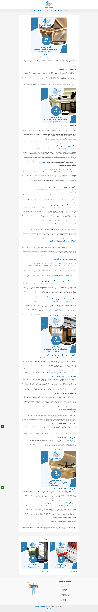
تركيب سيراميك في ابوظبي (49, 315)
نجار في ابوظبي (35, 184)
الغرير (73, 60)
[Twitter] (47, 609)
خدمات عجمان (46, 10)
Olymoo (45, 606)
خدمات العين (40, 10)
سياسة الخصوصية (39, 606)
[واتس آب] (2, 487)
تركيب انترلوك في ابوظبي (42, 162)
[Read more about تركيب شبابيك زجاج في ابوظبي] (34, 555)
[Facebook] (50, 609)
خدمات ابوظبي (65, 10)
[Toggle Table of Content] (74, 66)
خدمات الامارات (33, 10)
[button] (30, 10)
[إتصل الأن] (2, 426)
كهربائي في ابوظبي (73, 570)
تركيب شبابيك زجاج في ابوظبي (42, 570)
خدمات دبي (60, 10)
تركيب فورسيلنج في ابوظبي (64, 143)
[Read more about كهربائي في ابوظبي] (63, 555)
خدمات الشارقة (53, 10)
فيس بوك (43, 528)
